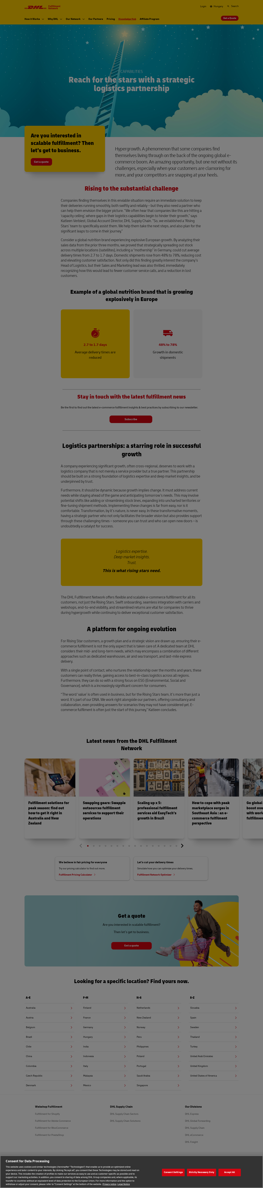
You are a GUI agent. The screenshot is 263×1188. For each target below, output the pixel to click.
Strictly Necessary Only (201, 1172)
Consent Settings (173, 1172)
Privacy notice (109, 1184)
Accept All (229, 1172)
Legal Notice (123, 1184)
